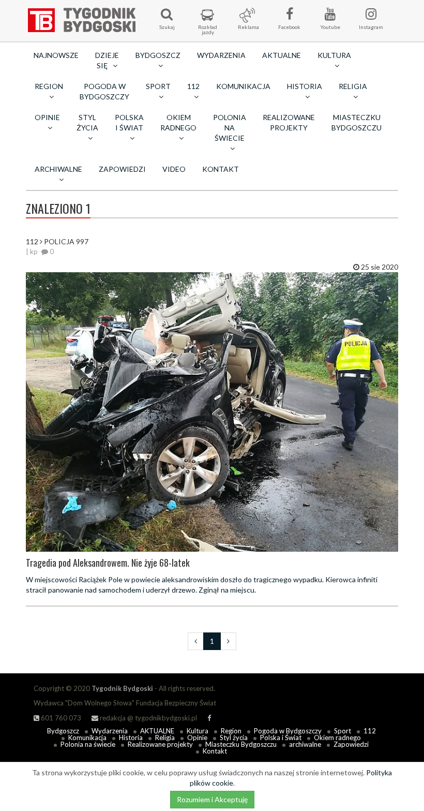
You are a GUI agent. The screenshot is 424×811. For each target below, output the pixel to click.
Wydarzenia (221, 55)
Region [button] (49, 86)
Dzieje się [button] (107, 60)
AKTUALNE (281, 55)
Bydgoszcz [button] (157, 55)
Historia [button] (304, 86)
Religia (165, 737)
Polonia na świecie (87, 744)
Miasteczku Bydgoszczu (356, 122)
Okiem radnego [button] (178, 122)
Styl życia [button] (87, 122)
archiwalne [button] (58, 169)
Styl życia (234, 737)
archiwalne (305, 744)
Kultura (197, 731)
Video (174, 169)
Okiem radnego (337, 737)
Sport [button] (158, 86)
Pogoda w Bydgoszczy (104, 91)
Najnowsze (56, 55)
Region (231, 731)
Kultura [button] (334, 55)
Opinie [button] (47, 117)
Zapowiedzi (122, 169)
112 (370, 731)
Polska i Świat (280, 737)
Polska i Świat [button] (129, 122)
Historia (131, 737)
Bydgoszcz (63, 731)
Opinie (197, 737)
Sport (342, 731)
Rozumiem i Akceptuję (212, 799)
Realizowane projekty (289, 122)
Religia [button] (353, 86)
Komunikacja (243, 86)
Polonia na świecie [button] (229, 127)
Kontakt (220, 169)
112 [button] (193, 86)
